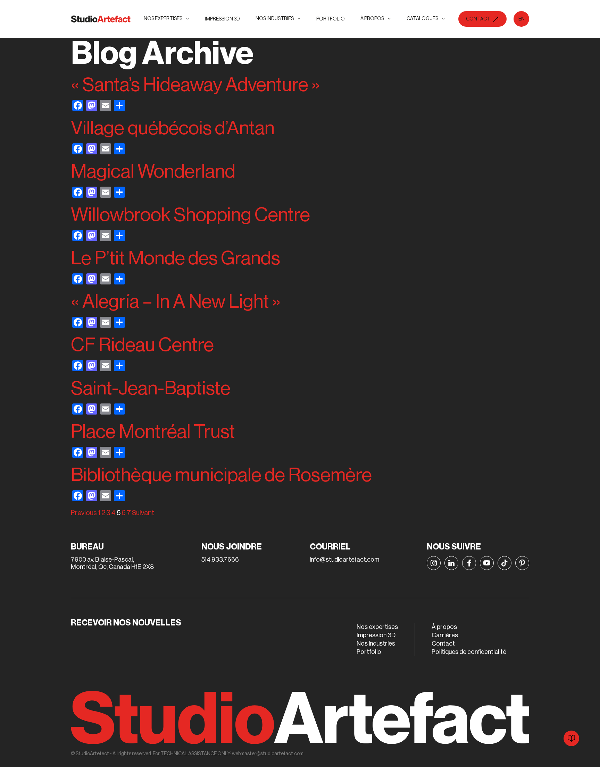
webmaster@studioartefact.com (267, 753)
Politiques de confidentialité (469, 652)
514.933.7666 (220, 559)
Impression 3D (222, 19)
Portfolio (330, 19)
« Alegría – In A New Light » (176, 301)
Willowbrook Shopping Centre (190, 214)
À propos (444, 627)
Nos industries (376, 643)
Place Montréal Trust (153, 431)
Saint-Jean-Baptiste (151, 388)
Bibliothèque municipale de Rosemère (221, 475)
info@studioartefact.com (344, 559)
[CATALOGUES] (571, 738)
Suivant (143, 513)
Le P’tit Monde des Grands (175, 258)
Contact (443, 643)
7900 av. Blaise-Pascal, (102, 559)
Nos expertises (377, 627)
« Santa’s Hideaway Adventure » (195, 84)
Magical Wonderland (153, 171)
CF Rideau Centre (142, 345)
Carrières (445, 635)
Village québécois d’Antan (173, 128)
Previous (84, 513)
